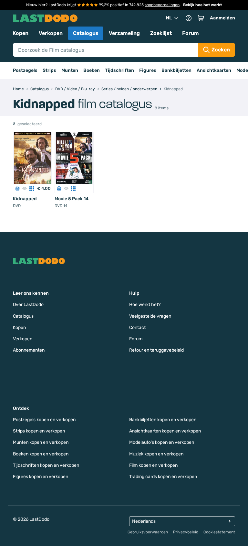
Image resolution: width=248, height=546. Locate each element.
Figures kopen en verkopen (40, 476)
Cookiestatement (219, 532)
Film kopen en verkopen (153, 465)
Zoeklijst (161, 33)
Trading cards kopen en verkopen (163, 476)
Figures (147, 70)
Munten (69, 70)
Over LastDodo (28, 304)
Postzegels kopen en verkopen (44, 419)
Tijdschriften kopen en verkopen (46, 465)
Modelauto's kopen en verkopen (161, 442)
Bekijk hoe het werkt (202, 5)
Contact (137, 327)
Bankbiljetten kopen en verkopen (162, 419)
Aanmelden (222, 18)
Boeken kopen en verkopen (40, 454)
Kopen (20, 33)
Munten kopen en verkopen (40, 442)
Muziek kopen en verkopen (156, 454)
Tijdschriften (119, 70)
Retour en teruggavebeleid (156, 350)
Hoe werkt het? (144, 304)
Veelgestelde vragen (150, 316)
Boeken (91, 70)
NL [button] (169, 18)
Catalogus (85, 33)
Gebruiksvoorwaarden (148, 532)
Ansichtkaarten (214, 70)
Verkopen (51, 33)
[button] (201, 18)
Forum (190, 33)
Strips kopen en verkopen (39, 431)
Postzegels (25, 70)
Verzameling (124, 33)
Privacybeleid (185, 532)
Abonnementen (29, 350)
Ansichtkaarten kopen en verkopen (165, 431)
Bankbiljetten (176, 70)
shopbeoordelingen (162, 5)
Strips (49, 70)
